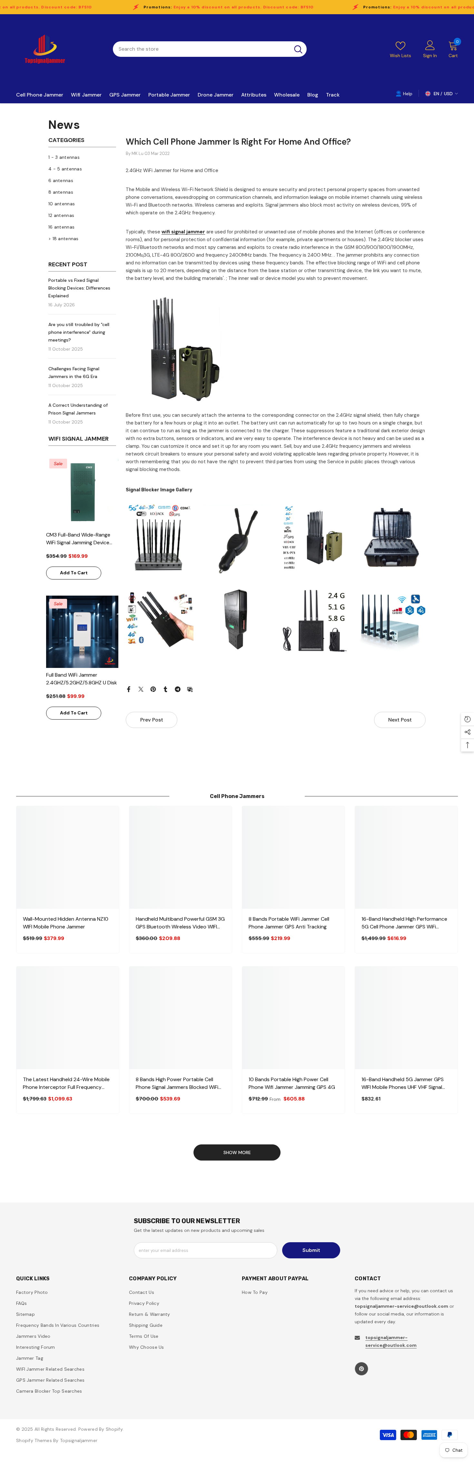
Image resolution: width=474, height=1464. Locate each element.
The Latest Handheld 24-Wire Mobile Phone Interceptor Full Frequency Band (66, 1083)
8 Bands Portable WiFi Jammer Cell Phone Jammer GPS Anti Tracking (289, 923)
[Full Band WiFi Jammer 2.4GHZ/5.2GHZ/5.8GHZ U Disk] (82, 632)
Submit (311, 1250)
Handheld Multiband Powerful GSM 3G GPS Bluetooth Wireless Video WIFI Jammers (180, 923)
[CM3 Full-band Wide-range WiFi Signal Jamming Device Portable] (82, 492)
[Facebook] (129, 689)
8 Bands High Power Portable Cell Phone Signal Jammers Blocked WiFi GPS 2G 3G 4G (177, 1083)
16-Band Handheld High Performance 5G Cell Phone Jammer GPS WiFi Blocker (404, 923)
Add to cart (74, 573)
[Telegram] (178, 689)
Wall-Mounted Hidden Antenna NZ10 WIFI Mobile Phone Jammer (65, 923)
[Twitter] (141, 689)
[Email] (190, 689)
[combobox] (201, 49)
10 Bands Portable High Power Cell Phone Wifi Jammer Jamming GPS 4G (292, 1083)
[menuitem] (82, 157)
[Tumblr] (165, 689)
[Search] (210, 49)
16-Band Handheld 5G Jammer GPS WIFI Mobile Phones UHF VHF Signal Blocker (402, 1083)
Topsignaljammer (78, 1440)
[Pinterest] (153, 689)
